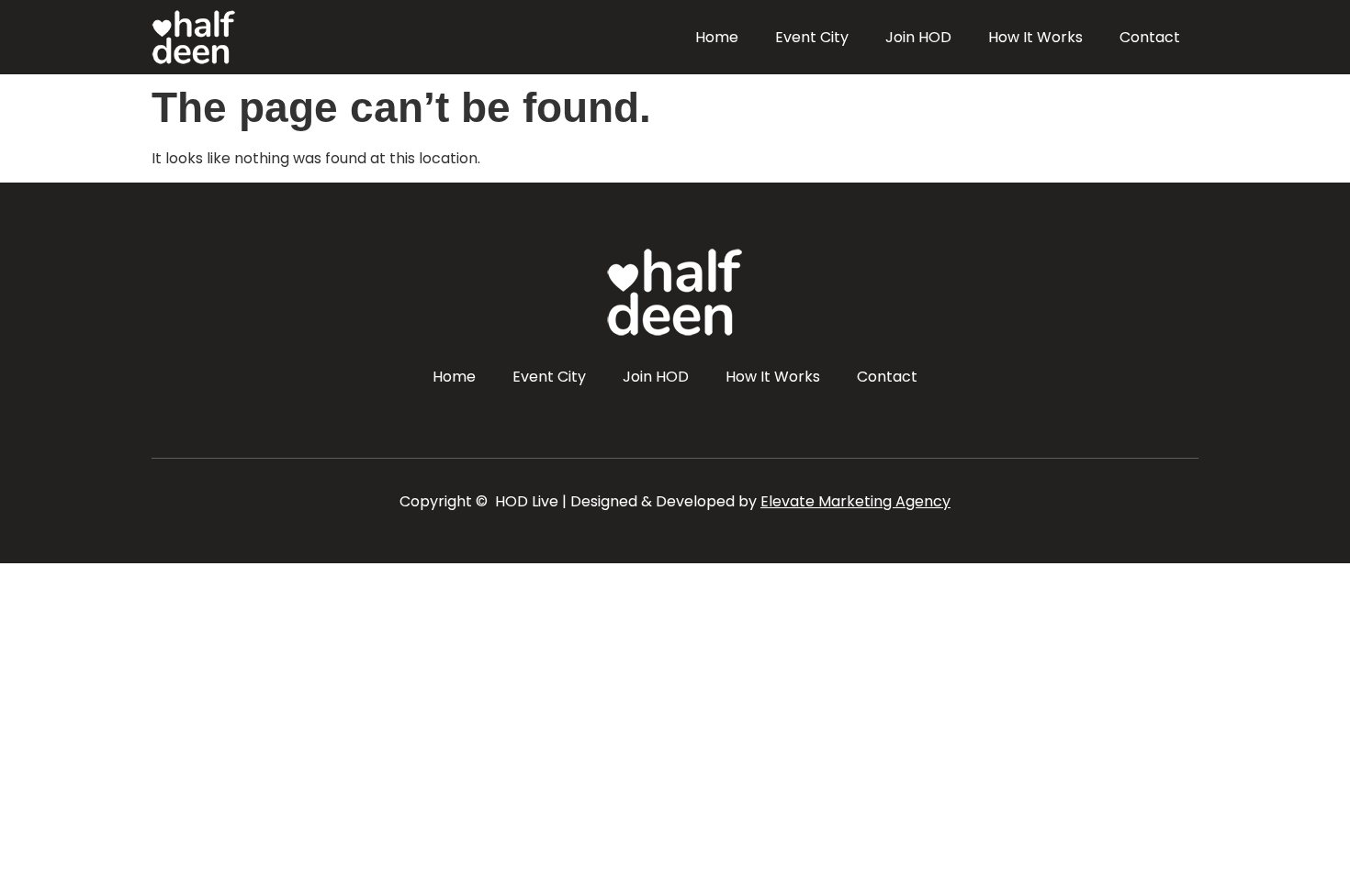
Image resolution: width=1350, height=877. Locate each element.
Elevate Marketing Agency (855, 501)
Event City (812, 37)
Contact (1149, 37)
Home (716, 37)
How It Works (1035, 37)
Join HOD (918, 37)
